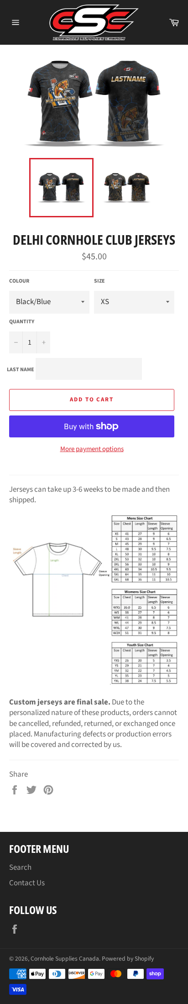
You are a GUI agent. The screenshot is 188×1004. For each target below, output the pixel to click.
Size (99, 281)
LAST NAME (20, 369)
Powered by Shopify (128, 958)
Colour (19, 281)
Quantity (21, 322)
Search (20, 867)
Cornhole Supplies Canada (65, 958)
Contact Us (27, 883)
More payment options (92, 449)
